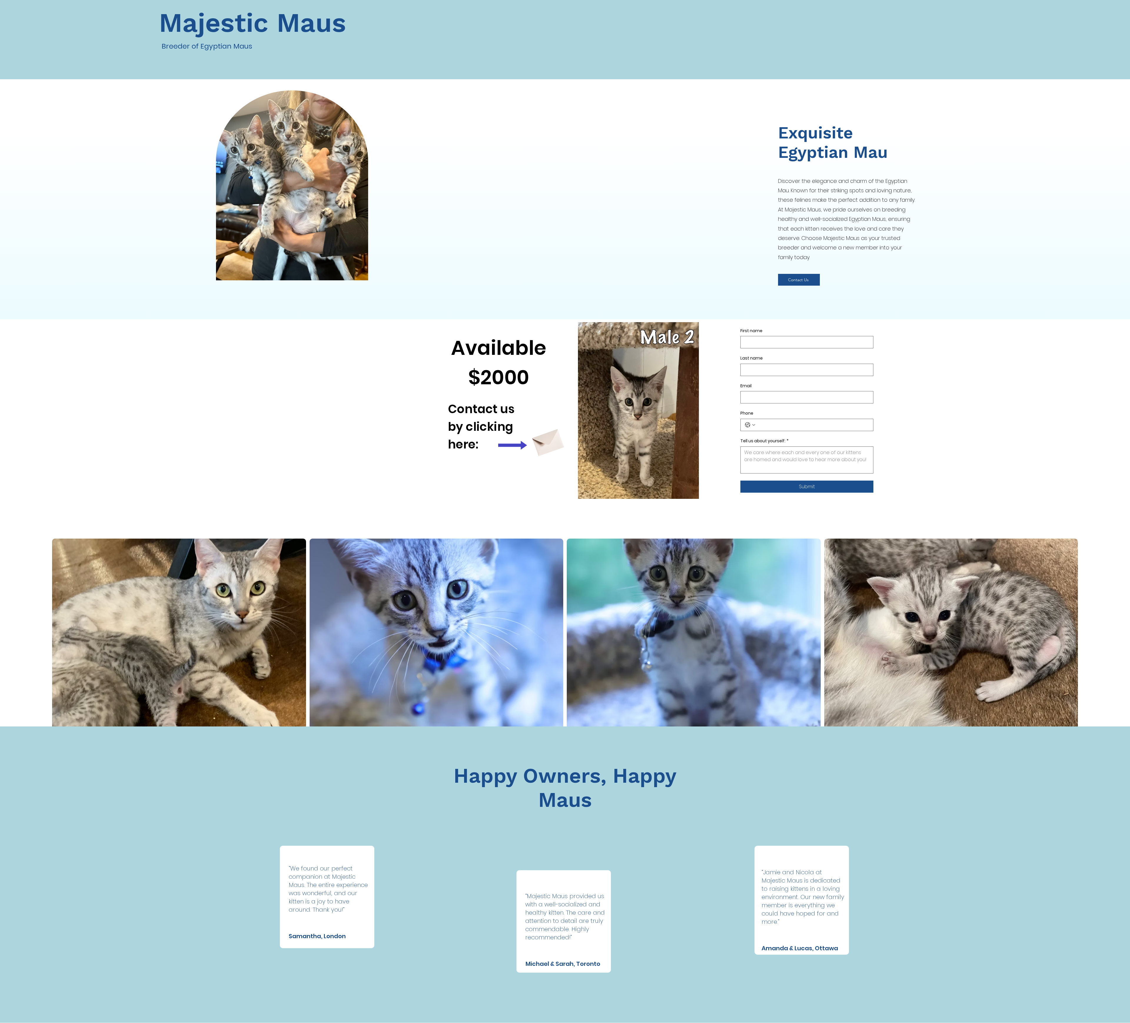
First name (751, 331)
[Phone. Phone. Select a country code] (750, 424)
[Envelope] (547, 440)
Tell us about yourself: (764, 441)
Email (746, 386)
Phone (746, 413)
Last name (751, 358)
